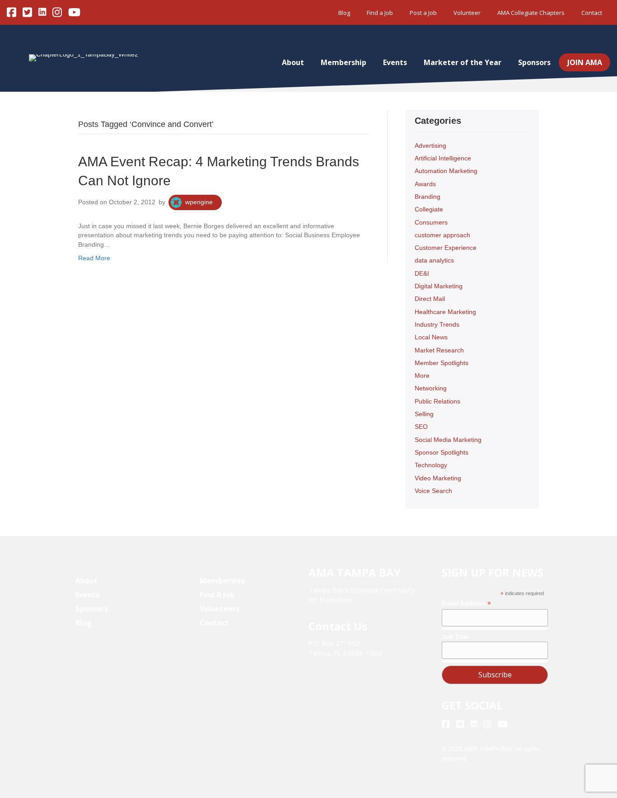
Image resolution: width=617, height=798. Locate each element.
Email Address (466, 603)
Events (395, 62)
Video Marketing (438, 478)
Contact (591, 13)
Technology (431, 465)
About (293, 62)
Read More (94, 258)
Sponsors (534, 62)
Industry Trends (437, 324)
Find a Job (380, 13)
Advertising (430, 145)
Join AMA (584, 62)
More (422, 375)
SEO (421, 426)
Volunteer (467, 13)
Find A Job (217, 595)
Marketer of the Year (462, 62)
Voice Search (433, 490)
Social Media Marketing (448, 439)
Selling (424, 414)
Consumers (431, 222)
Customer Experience (446, 247)
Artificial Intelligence (443, 158)
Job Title (455, 636)
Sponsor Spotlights (441, 452)
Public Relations (437, 401)
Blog (344, 13)
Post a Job (423, 13)
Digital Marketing (439, 286)
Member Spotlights (441, 362)
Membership (343, 62)
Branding (427, 196)
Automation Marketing (446, 170)
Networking (431, 388)
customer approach (442, 235)
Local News (431, 337)
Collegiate (429, 209)
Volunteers (219, 609)
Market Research (439, 350)
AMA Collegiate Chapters (531, 13)
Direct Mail (430, 298)
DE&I (422, 273)
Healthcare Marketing (445, 311)
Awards (425, 184)
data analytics (434, 260)
